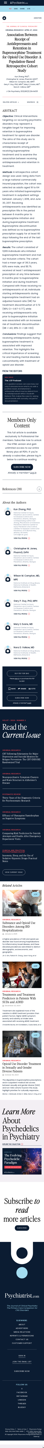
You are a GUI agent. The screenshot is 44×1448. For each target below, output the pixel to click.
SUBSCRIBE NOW (22, 1371)
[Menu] (5, 3)
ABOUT (22, 1324)
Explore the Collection (11, 1144)
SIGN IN (22, 1355)
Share (22, 9)
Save (16, 9)
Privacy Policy (9, 1429)
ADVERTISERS (22, 1328)
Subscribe (22, 1228)
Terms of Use (21, 1429)
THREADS (22, 1403)
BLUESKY (22, 1407)
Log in (33, 472)
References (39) (12, 489)
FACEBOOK (22, 1392)
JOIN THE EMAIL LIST (22, 1361)
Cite (28, 9)
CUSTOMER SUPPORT (22, 1343)
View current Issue (14, 872)
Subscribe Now (22, 467)
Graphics (32, 102)
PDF (10, 9)
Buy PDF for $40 (22, 673)
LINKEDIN (22, 1400)
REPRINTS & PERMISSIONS (22, 1335)
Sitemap (36, 1436)
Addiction (38, 18)
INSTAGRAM (22, 1396)
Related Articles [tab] (10, 102)
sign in (17, 678)
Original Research (14, 30)
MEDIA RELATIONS (22, 1332)
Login (29, 703)
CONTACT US (22, 1339)
